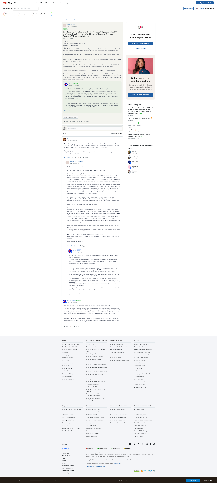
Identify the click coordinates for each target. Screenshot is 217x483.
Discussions (69, 20)
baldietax (134, 171)
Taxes (75, 20)
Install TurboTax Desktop (117, 352)
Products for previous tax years (70, 371)
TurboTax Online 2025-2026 (69, 347)
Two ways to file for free (68, 420)
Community (7, 8)
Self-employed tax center (69, 355)
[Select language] (197, 8)
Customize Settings (208, 480)
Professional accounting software (143, 420)
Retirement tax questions (134, 125)
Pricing (65, 3)
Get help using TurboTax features (42, 14)
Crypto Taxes (65, 360)
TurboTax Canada (67, 368)
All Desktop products (116, 349)
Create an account (141, 48)
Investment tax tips (139, 376)
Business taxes (31, 3)
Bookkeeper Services (140, 433)
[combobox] (25, 8)
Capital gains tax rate (139, 365)
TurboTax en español (68, 379)
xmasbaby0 (135, 166)
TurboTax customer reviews (117, 409)
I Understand (193, 480)
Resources (56, 3)
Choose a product (24, 14)
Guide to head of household (142, 352)
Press (63, 458)
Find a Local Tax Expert (92, 384)
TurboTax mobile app (68, 373)
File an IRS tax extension (68, 417)
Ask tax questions (9, 14)
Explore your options (140, 95)
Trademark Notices (67, 468)
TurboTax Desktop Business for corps (120, 360)
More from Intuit (138, 428)
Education (81, 20)
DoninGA (135, 161)
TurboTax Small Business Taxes (94, 374)
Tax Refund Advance (67, 357)
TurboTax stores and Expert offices (95, 381)
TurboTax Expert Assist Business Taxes (96, 371)
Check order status (115, 355)
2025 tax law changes (140, 387)
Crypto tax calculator (91, 425)
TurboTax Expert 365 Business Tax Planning (95, 377)
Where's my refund (67, 414)
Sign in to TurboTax (142, 44)
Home (62, 20)
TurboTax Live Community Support (71, 409)
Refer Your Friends (67, 431)
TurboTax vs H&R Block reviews (118, 414)
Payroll (136, 412)
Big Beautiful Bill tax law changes (71, 428)
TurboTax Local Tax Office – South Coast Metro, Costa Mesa (95, 394)
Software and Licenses (68, 465)
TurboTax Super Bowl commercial (119, 412)
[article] (92, 148)
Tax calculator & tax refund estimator (96, 412)
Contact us (65, 412)
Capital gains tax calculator (93, 428)
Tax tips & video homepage (141, 344)
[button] (188, 8)
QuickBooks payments (140, 414)
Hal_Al (70, 83)
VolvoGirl (135, 156)
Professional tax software (140, 417)
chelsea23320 (71, 24)
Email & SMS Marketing (140, 431)
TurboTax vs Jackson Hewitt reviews (119, 423)
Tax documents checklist (92, 433)
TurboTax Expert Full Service (94, 362)
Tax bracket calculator (92, 414)
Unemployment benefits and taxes (143, 373)
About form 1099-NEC (140, 360)
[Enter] (14, 8)
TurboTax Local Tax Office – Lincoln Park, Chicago (96, 399)
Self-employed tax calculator (94, 423)
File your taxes (18, 3)
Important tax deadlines (140, 382)
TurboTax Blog (66, 365)
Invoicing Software (139, 436)
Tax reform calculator (92, 436)
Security (64, 463)
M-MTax (134, 151)
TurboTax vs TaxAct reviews (117, 420)
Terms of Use (116, 463)
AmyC (68, 138)
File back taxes (138, 368)
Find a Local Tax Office (92, 387)
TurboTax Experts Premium (93, 359)
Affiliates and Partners (68, 470)
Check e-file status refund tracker (95, 417)
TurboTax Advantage (115, 357)
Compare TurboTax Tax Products (71, 344)
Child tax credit (138, 379)
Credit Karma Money (67, 363)
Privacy (64, 460)
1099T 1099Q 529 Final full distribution (139, 118)
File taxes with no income (141, 357)
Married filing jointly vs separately (143, 349)
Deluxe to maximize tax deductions (95, 347)
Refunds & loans (45, 3)
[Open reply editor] (92, 128)
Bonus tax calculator (91, 431)
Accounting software (139, 409)
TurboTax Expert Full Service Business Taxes (96, 368)
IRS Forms (65, 352)
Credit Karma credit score (141, 423)
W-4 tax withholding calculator (94, 420)
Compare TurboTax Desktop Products (120, 347)
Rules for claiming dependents (142, 355)
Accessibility (65, 473)
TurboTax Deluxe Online (70, 117)
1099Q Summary (132, 123)
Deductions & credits (133, 138)
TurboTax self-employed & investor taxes (95, 350)
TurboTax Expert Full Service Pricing (96, 364)
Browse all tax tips (139, 347)
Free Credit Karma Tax (140, 425)
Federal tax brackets (139, 384)
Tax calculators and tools (93, 409)
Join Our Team (66, 455)
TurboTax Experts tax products (94, 356)
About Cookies (90, 466)
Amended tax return (139, 363)
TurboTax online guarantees (69, 349)
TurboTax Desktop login (116, 344)
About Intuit (65, 453)
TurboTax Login (66, 423)
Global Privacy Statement (36, 480)
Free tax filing (90, 344)
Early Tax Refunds (67, 376)
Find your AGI (138, 371)
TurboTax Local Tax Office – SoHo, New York (95, 390)
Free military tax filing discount (94, 354)
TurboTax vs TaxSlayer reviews (118, 417)
